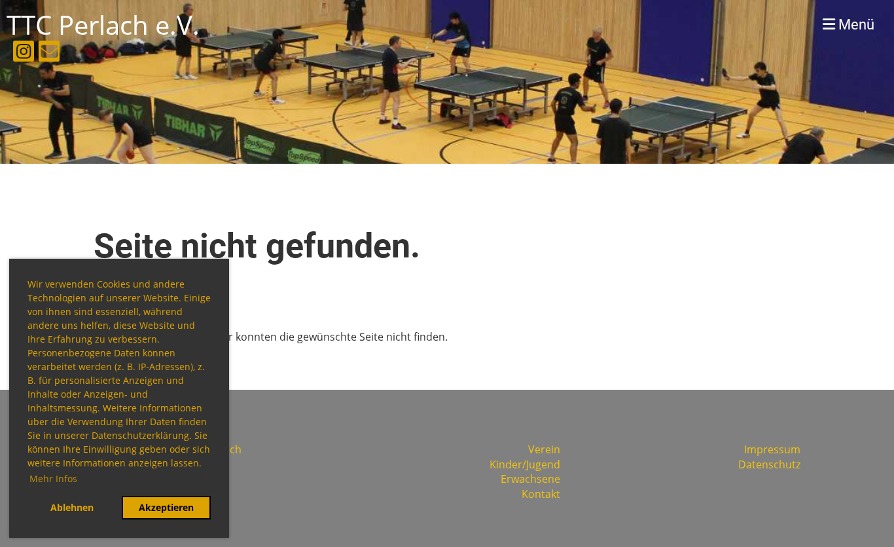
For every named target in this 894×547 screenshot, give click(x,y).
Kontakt (541, 494)
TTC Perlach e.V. (103, 25)
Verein (544, 449)
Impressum (772, 449)
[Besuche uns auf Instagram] (23, 53)
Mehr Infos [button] (53, 478)
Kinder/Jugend (525, 464)
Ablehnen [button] (72, 507)
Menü (854, 24)
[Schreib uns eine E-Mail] (49, 53)
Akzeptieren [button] (166, 507)
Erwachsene (530, 479)
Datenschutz (769, 464)
